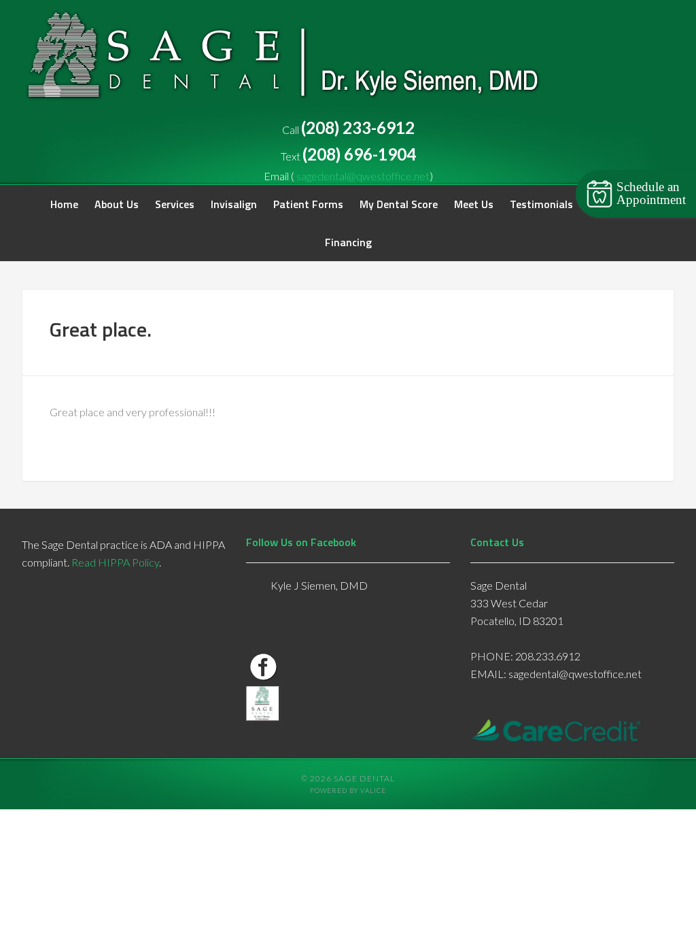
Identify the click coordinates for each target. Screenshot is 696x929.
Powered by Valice (348, 790)
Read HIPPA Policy (115, 562)
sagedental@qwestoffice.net (363, 175)
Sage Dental (293, 61)
